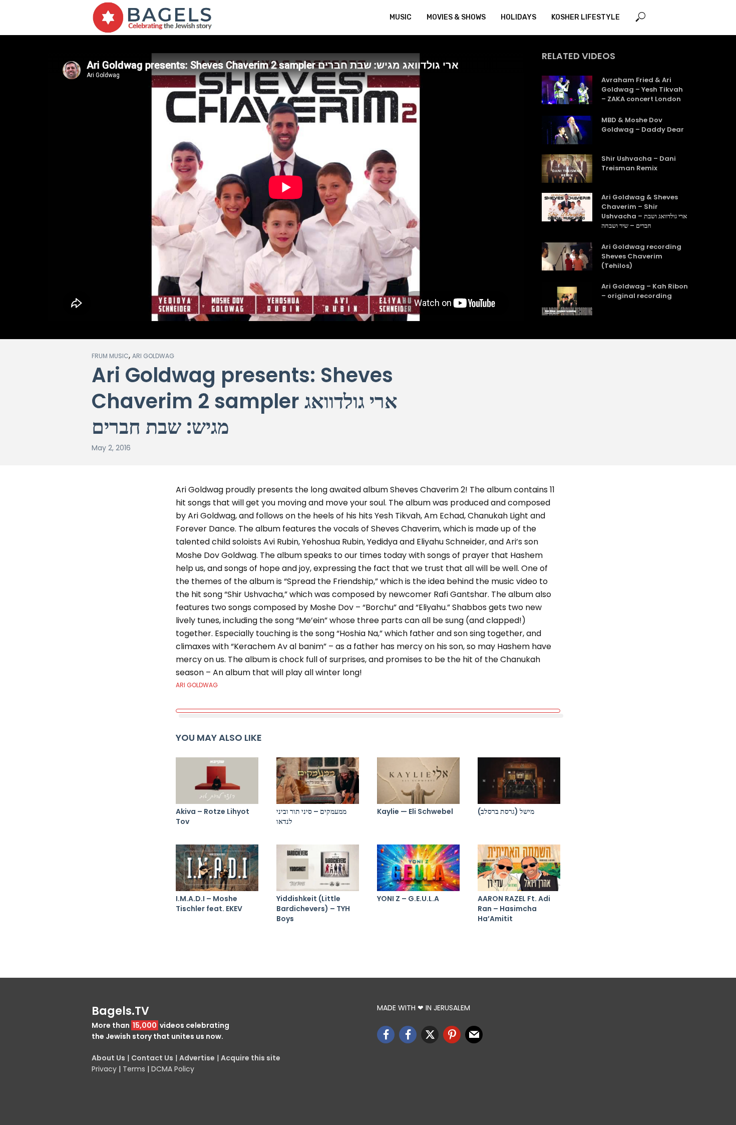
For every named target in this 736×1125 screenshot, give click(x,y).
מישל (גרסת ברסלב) (506, 811)
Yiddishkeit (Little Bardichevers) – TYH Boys (313, 909)
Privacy (104, 1069)
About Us (108, 1058)
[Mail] (474, 1034)
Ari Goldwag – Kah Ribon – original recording (644, 291)
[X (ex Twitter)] (430, 1034)
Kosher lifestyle (585, 17)
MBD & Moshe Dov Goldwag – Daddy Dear (642, 125)
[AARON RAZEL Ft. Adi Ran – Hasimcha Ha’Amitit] (519, 868)
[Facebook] (386, 1034)
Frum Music (110, 356)
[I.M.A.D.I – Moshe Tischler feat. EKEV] (217, 868)
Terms (134, 1069)
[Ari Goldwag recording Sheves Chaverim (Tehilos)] (567, 256)
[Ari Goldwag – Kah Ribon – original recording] (567, 301)
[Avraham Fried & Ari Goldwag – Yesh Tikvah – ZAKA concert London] (567, 90)
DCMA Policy (172, 1069)
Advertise (197, 1058)
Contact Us (152, 1058)
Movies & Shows (456, 17)
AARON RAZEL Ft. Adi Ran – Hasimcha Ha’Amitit (514, 909)
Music (401, 17)
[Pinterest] (452, 1034)
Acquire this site (250, 1058)
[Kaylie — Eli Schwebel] (418, 780)
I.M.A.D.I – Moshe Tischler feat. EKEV (209, 904)
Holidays (518, 17)
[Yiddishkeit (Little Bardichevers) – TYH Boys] (317, 868)
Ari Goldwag (153, 356)
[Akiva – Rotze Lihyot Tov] (217, 780)
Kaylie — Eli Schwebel (415, 811)
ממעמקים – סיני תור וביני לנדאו (311, 816)
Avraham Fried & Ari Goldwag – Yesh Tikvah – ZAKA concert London (642, 90)
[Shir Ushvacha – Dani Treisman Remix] (567, 168)
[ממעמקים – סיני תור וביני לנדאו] (317, 780)
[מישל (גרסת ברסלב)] (519, 780)
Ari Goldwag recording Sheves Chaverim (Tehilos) (641, 256)
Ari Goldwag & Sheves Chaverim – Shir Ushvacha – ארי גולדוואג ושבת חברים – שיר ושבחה (644, 211)
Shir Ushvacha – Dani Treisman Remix (638, 163)
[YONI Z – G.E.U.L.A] (418, 868)
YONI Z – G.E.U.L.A (408, 899)
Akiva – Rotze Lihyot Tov (212, 816)
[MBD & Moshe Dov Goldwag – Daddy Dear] (567, 130)
